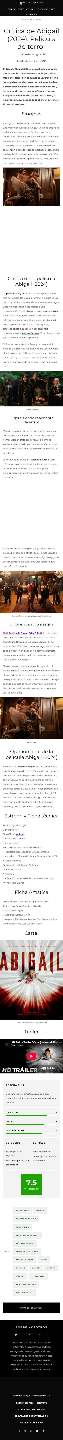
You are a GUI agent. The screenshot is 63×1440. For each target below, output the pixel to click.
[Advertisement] (31, 239)
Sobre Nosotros (25, 1403)
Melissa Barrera (25, 1260)
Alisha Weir (23, 1210)
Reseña (36, 1268)
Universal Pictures (26, 1284)
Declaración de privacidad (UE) (31, 1416)
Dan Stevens (23, 1227)
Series (21, 9)
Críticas (12, 9)
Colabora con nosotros (31, 1409)
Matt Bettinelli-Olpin (27, 1251)
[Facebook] (19, 1431)
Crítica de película (26, 1219)
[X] (25, 1431)
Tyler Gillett (39, 1276)
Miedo (44, 1260)
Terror (20, 1276)
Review (51, 1268)
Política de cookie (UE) (31, 1422)
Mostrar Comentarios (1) (30, 1308)
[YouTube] (37, 1431)
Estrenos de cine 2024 (28, 1235)
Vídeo (52, 9)
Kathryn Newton (25, 1243)
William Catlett (25, 1292)
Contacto (41, 1403)
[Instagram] (31, 1431)
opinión (21, 1268)
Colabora (31, 14)
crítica (40, 1210)
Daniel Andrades (24, 61)
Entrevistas (42, 9)
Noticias (29, 9)
